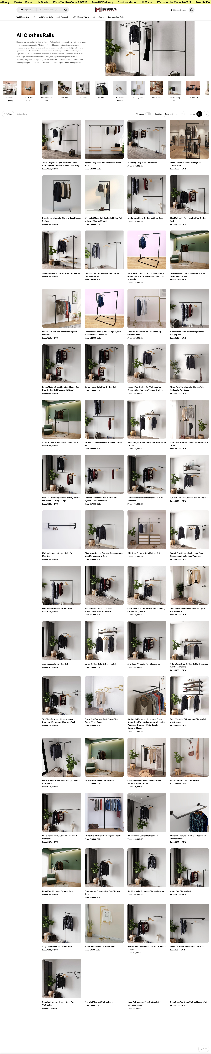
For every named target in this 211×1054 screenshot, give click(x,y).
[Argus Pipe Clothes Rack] (189, 867)
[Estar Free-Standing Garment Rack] (61, 585)
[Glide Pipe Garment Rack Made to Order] (146, 529)
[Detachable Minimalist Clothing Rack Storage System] (61, 194)
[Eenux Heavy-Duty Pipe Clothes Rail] (104, 363)
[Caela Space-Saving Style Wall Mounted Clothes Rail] (61, 812)
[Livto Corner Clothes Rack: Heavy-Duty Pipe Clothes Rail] (61, 757)
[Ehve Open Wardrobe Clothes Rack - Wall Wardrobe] (146, 474)
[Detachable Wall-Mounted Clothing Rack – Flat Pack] (61, 308)
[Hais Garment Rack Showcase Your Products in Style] (146, 923)
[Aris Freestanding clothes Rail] (61, 640)
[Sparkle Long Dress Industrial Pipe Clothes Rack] (104, 139)
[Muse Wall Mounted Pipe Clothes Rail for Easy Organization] (146, 978)
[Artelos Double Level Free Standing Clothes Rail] (104, 419)
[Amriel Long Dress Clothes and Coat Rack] (146, 194)
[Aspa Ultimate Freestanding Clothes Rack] (61, 419)
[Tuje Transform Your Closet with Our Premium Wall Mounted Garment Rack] (61, 695)
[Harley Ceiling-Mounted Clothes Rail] (61, 1033)
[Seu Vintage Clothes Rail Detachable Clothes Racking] (146, 419)
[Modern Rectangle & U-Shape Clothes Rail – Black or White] (189, 812)
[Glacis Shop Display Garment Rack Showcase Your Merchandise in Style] (104, 529)
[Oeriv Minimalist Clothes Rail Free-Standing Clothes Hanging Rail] (146, 585)
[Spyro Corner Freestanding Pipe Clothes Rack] (104, 867)
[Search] (65, 9)
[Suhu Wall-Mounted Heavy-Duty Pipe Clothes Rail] (61, 978)
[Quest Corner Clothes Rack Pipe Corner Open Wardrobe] (104, 250)
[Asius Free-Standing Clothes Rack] (104, 757)
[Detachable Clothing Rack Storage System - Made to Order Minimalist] (104, 308)
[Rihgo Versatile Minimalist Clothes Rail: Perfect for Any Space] (189, 363)
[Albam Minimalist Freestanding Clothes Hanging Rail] (189, 308)
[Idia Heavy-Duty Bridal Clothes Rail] (146, 139)
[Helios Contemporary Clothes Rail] (189, 757)
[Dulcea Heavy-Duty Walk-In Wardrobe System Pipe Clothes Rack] (104, 474)
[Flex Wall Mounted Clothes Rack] (104, 978)
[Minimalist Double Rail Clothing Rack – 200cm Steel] (189, 139)
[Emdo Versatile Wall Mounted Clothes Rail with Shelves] (189, 695)
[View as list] (206, 114)
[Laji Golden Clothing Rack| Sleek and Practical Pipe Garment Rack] (189, 1033)
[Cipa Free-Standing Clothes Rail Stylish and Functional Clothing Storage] (61, 474)
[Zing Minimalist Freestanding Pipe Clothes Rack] (189, 194)
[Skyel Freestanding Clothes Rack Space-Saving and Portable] (189, 250)
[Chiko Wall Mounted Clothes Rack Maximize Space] (189, 419)
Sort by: (158, 114)
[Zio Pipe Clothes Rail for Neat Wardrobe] (189, 923)
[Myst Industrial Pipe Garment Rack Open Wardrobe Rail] (189, 585)
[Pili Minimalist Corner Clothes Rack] (146, 812)
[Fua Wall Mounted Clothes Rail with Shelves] (189, 474)
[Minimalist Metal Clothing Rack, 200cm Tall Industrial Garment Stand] (104, 194)
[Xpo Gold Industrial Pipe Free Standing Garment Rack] (146, 308)
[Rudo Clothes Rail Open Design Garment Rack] (146, 1033)
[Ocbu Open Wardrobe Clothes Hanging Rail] (189, 978)
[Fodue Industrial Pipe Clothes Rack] (104, 923)
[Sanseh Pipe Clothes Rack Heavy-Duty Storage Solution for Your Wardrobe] (189, 529)
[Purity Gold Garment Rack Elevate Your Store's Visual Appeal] (104, 695)
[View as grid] (199, 114)
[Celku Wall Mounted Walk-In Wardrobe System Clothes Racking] (146, 757)
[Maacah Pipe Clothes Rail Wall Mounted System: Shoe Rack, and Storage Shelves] (146, 363)
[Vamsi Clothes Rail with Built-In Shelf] (104, 640)
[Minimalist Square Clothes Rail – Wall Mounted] (61, 529)
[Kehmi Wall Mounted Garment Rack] (61, 867)
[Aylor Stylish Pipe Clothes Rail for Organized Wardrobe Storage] (189, 640)
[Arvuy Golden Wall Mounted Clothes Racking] (104, 1033)
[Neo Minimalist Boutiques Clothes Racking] (146, 867)
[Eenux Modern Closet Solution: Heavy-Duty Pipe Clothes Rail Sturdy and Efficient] (61, 363)
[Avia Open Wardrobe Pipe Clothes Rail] (146, 640)
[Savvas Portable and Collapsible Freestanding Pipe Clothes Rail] (104, 585)
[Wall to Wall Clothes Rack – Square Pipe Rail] (104, 812)
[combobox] (42, 10)
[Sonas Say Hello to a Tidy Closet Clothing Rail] (61, 250)
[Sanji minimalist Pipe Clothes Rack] (61, 923)
